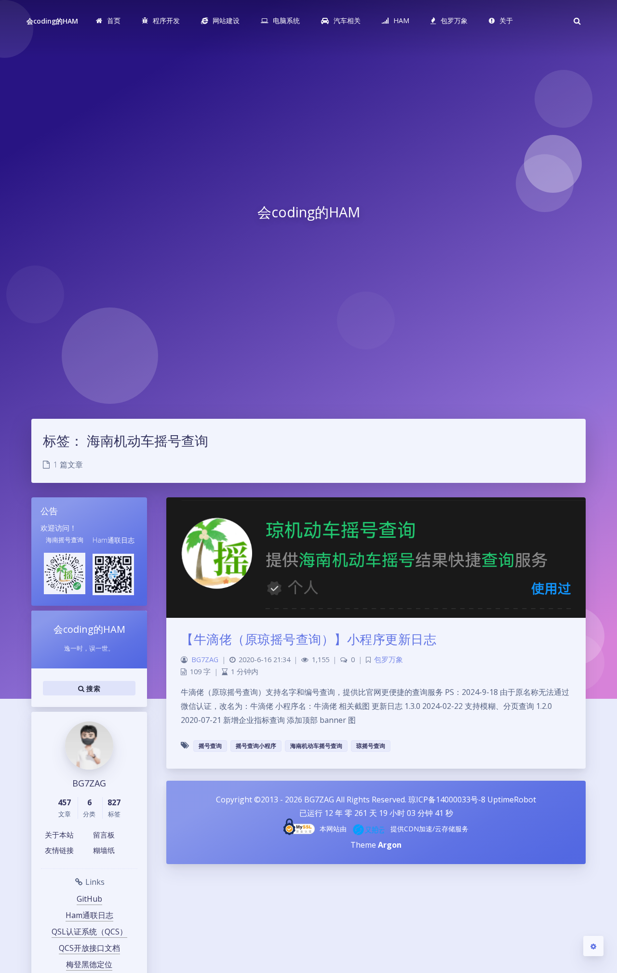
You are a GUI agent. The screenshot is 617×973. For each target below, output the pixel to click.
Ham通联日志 (89, 915)
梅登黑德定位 (89, 964)
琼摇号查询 (370, 746)
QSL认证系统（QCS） (89, 931)
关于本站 (59, 835)
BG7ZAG (204, 659)
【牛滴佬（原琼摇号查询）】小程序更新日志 (308, 639)
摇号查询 (210, 746)
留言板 (104, 835)
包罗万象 (388, 659)
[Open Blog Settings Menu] (593, 946)
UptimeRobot (511, 799)
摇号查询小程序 (256, 746)
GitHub (89, 898)
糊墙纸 (104, 850)
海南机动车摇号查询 (316, 746)
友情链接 (59, 850)
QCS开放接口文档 (89, 948)
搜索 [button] (92, 688)
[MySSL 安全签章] (299, 826)
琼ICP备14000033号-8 (446, 799)
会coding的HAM (53, 21)
